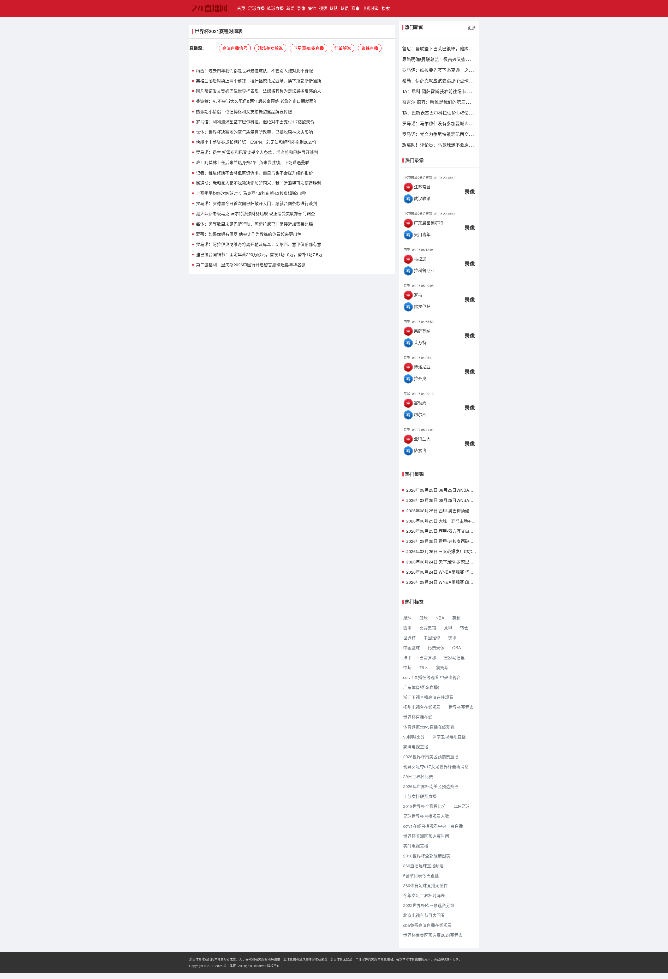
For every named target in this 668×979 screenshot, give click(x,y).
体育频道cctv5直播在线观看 (429, 727)
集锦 (312, 8)
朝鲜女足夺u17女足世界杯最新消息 (436, 767)
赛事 (355, 8)
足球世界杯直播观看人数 (426, 816)
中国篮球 (411, 648)
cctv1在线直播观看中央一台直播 (433, 826)
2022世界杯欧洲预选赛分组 (428, 905)
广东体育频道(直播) (421, 687)
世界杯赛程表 (461, 707)
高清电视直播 (415, 747)
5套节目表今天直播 (421, 876)
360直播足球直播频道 (423, 866)
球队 (334, 8)
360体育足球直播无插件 (425, 885)
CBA (456, 648)
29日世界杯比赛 (418, 776)
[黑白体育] (210, 8)
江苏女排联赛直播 (420, 796)
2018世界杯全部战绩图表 (426, 856)
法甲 (407, 657)
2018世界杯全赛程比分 (424, 806)
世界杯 (409, 638)
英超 (456, 618)
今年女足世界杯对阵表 (424, 895)
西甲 (407, 628)
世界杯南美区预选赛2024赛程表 (433, 935)
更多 (472, 28)
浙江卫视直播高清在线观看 (428, 697)
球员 (345, 8)
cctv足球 (461, 806)
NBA (440, 618)
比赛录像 (436, 648)
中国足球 (432, 638)
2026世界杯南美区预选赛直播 (430, 757)
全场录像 (439, 188)
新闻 (290, 8)
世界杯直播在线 (417, 717)
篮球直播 (275, 8)
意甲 (448, 628)
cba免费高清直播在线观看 (427, 925)
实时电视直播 (415, 846)
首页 (242, 8)
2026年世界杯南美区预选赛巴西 (433, 786)
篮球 (423, 618)
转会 (464, 628)
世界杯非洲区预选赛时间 (426, 836)
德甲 (452, 638)
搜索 (385, 8)
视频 (323, 8)
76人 (423, 667)
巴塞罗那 (427, 657)
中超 (407, 667)
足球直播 (256, 8)
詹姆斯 (442, 667)
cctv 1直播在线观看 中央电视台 (432, 677)
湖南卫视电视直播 (449, 737)
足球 (407, 618)
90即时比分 (414, 737)
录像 (301, 8)
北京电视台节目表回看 (424, 915)
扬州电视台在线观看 (422, 707)
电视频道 (370, 8)
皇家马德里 (454, 657)
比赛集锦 (427, 628)
